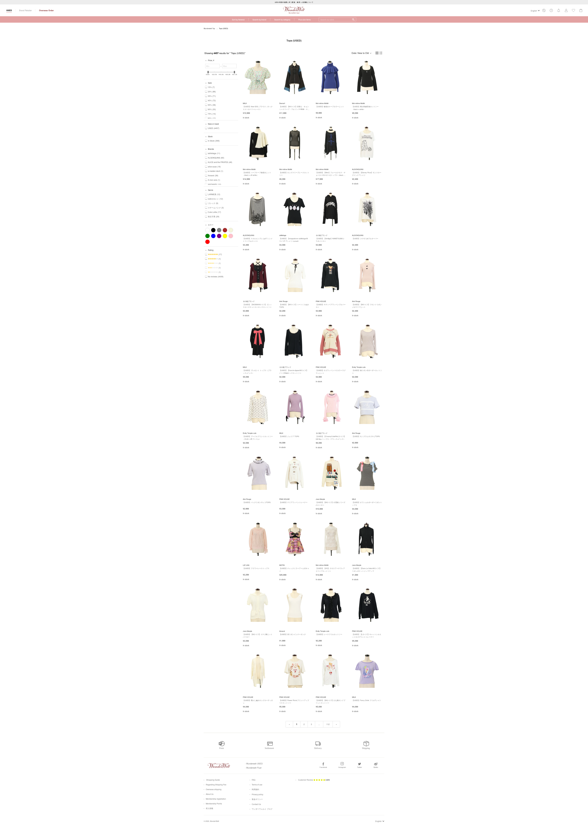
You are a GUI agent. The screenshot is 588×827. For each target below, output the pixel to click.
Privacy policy (257, 794)
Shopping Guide (213, 779)
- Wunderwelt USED (254, 763)
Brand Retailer (25, 10)
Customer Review (305, 779)
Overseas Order (46, 10)
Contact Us (256, 804)
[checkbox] (207, 230)
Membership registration (216, 798)
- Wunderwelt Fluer (253, 767)
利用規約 (255, 789)
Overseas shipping (213, 789)
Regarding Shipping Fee (216, 784)
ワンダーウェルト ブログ (262, 809)
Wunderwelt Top (209, 28)
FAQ (253, 779)
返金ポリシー (257, 799)
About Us (209, 794)
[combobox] (337, 19)
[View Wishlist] (544, 11)
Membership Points (214, 803)
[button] (377, 53)
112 (328, 724)
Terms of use (257, 784)
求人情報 (209, 808)
